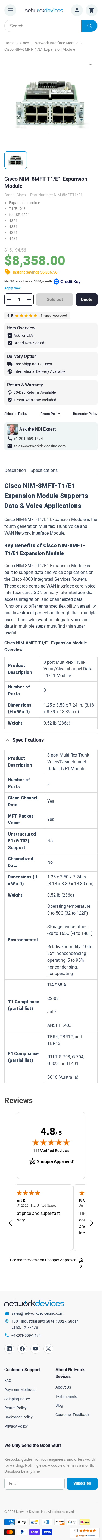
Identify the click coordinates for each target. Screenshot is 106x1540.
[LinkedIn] (9, 1349)
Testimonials (66, 1396)
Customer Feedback (72, 1414)
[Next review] (92, 1223)
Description (15, 470)
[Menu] (10, 10)
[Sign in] (77, 10)
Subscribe (82, 1483)
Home (9, 43)
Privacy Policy (16, 1426)
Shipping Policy (15, 414)
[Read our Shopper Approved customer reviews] (85, 1533)
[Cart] (92, 10)
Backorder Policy (85, 414)
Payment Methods (19, 1389)
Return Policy (50, 414)
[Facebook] (22, 1349)
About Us (63, 1387)
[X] (48, 1349)
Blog (59, 1405)
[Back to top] (7, 740)
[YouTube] (35, 1349)
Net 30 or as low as (28, 285)
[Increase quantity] (29, 299)
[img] (51, 1142)
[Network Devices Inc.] (44, 10)
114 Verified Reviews (51, 1150)
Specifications (44, 470)
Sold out (55, 299)
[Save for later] (90, 63)
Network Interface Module (56, 43)
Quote (86, 299)
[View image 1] (15, 160)
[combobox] (51, 26)
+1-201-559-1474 (28, 438)
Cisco (24, 43)
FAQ (7, 1380)
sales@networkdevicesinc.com (40, 446)
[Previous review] (10, 1223)
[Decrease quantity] (9, 299)
